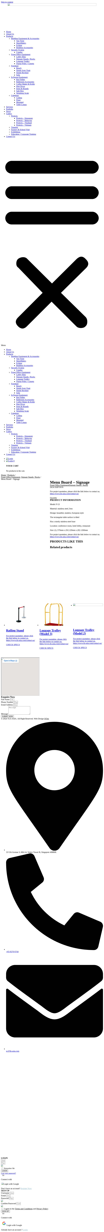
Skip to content (7, 2)
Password (5, 1198)
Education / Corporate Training (23, 134)
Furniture (15, 66)
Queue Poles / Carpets (25, 64)
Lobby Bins (21, 57)
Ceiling (19, 98)
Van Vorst (20, 41)
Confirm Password (8, 1203)
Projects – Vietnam (23, 125)
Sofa (18, 75)
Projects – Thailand (24, 123)
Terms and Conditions (24, 1209)
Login (25, 1230)
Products (9, 36)
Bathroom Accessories (25, 82)
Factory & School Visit (20, 130)
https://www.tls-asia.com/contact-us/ (64, 494)
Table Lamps (21, 105)
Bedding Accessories (24, 48)
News (8, 111)
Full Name (5, 699)
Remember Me (9, 1168)
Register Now (26, 1188)
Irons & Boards (22, 89)
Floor (18, 100)
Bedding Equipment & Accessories (25, 38)
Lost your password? (8, 1173)
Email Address (7, 705)
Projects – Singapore (24, 118)
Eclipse (19, 45)
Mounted (19, 102)
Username (5, 1193)
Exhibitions (15, 132)
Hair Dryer (20, 86)
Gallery (9, 114)
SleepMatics (21, 43)
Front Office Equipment (20, 54)
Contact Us (10, 136)
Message (4, 714)
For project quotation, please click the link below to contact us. (19, 637)
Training (14, 127)
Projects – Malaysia (24, 120)
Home (8, 32)
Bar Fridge (20, 79)
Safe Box (20, 91)
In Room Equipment (19, 77)
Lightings (15, 95)
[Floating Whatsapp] (52, 1156)
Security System (17, 50)
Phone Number (7, 702)
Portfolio (9, 109)
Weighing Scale (22, 93)
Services (9, 107)
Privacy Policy (42, 1209)
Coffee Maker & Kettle (25, 84)
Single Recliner (22, 73)
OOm (46, 719)
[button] (52, 243)
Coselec (19, 52)
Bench (18, 68)
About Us (10, 34)
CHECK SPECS (13, 645)
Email (3, 1196)
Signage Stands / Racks (25, 59)
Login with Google (11, 1184)
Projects (14, 116)
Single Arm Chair (23, 70)
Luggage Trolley (23, 61)
